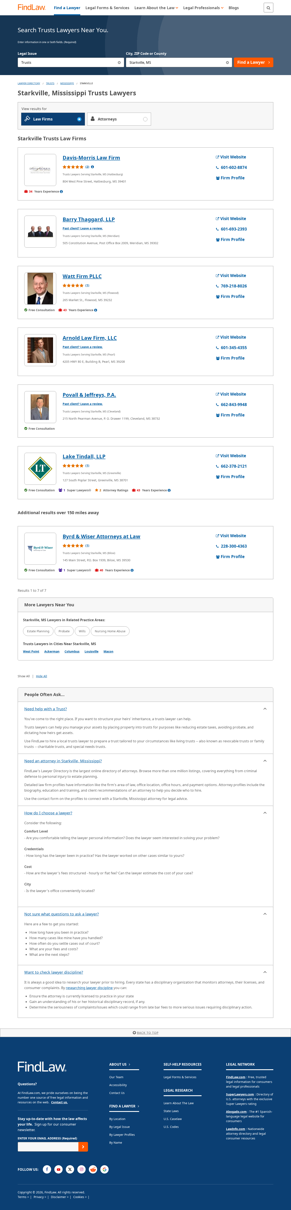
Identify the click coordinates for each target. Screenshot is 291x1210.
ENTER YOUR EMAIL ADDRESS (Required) (47, 1138)
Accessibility (118, 1085)
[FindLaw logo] (33, 8)
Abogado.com (236, 1112)
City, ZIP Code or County (146, 53)
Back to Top (147, 1033)
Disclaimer (59, 1197)
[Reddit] (93, 1169)
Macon (108, 651)
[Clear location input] (227, 62)
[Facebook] (47, 1169)
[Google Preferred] (104, 1169)
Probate (64, 631)
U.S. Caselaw (173, 1119)
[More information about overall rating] (92, 166)
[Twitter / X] (70, 1169)
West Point (31, 651)
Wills (82, 631)
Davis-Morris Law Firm (91, 157)
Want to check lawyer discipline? (53, 972)
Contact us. (59, 1102)
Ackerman (51, 651)
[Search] (268, 7)
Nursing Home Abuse (110, 631)
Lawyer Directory (29, 83)
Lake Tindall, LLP (84, 456)
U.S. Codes (171, 1127)
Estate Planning (38, 631)
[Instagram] (81, 1169)
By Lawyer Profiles (122, 1135)
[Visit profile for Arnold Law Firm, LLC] (40, 350)
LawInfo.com (235, 1129)
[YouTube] (58, 1169)
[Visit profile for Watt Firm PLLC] (40, 288)
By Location (117, 1119)
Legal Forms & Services (180, 1077)
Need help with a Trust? (45, 708)
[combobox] (71, 62)
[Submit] (83, 1147)
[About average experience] (61, 191)
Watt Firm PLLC (82, 276)
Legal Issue (27, 53)
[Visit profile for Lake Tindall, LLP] (40, 469)
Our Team (116, 1077)
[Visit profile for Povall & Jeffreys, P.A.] (40, 407)
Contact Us (117, 1093)
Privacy (39, 1197)
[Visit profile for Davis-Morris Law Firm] (40, 170)
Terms (22, 1197)
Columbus (72, 651)
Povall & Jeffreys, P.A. (89, 394)
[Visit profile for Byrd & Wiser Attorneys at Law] (40, 548)
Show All (24, 676)
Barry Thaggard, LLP (89, 219)
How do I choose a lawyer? (48, 812)
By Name (115, 1142)
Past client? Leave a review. (83, 228)
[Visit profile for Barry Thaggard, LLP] (40, 231)
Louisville (91, 651)
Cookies (79, 1197)
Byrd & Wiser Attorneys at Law (101, 536)
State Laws (171, 1111)
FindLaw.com (235, 1077)
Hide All (41, 676)
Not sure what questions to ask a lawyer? (61, 914)
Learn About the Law (179, 1103)
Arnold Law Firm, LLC (90, 337)
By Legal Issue (119, 1127)
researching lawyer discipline (89, 987)
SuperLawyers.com (240, 1094)
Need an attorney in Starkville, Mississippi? (63, 760)
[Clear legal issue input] (119, 62)
